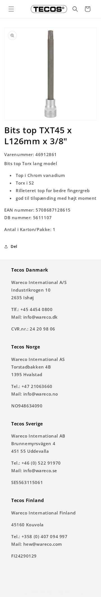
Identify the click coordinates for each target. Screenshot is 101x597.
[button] (11, 9)
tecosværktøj (42, 592)
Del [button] (14, 246)
